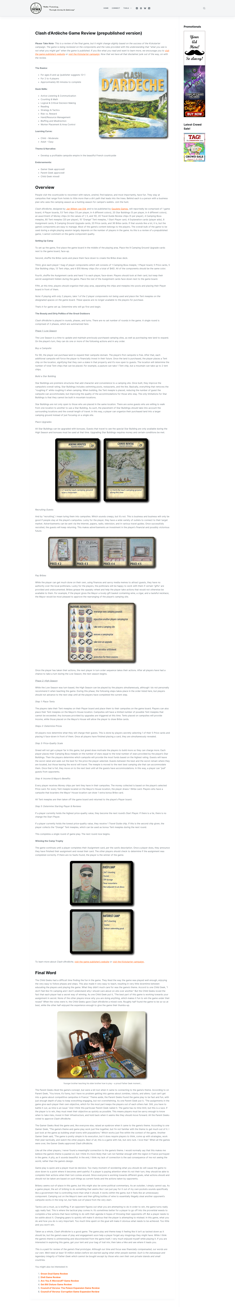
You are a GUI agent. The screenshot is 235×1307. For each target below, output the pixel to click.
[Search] (204, 8)
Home (105, 8)
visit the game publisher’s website (92, 961)
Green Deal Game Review (54, 1273)
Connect (116, 8)
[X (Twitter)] (149, 8)
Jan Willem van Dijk (76, 208)
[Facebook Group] (141, 8)
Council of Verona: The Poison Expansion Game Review (70, 1288)
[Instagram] (137, 8)
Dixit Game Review (51, 1277)
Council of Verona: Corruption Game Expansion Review (70, 1291)
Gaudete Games (120, 208)
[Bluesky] (145, 8)
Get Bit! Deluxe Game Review (56, 1284)
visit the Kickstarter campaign (84, 54)
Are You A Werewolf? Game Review (60, 1280)
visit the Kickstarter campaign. (128, 961)
